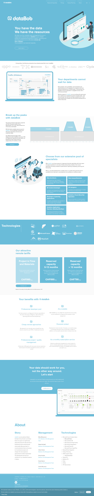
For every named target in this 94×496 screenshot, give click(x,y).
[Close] (93, 489)
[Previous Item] (2, 67)
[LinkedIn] (16, 482)
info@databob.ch (23, 478)
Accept (88, 492)
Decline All (82, 492)
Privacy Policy (4, 494)
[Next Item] (92, 67)
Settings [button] (76, 492)
